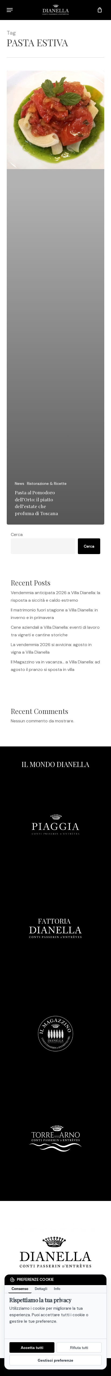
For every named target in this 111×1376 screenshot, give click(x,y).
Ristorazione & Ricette (47, 483)
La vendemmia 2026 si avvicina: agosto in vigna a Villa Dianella (51, 648)
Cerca (17, 534)
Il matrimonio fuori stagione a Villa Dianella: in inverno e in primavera (54, 613)
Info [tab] (57, 1289)
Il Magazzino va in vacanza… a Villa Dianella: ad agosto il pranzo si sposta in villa (55, 665)
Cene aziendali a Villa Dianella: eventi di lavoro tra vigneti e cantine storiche (55, 631)
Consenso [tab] (20, 1289)
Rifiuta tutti (79, 1347)
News (19, 483)
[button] (10, 10)
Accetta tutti (32, 1347)
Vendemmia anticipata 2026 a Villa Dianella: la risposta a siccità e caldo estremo (55, 596)
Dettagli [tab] (41, 1289)
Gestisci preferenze (55, 1360)
